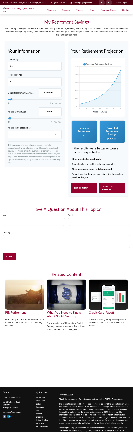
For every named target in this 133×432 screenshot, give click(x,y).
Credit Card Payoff (101, 312)
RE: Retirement (15, 312)
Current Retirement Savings (21, 92)
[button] (51, 9)
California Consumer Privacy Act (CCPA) (75, 430)
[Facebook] (109, 2)
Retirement (40, 397)
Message (7, 232)
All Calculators (42, 426)
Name (5, 215)
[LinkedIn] (102, 2)
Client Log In (122, 2)
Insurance (40, 407)
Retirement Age (15, 74)
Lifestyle (39, 416)
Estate (38, 403)
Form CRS (68, 394)
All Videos (40, 423)
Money (39, 413)
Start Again (81, 187)
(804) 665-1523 (60, 2)
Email (70, 215)
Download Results (108, 188)
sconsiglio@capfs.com (83, 2)
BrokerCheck (117, 399)
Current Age (13, 59)
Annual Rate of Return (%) (20, 127)
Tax (37, 410)
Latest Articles (42, 420)
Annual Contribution (17, 111)
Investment (40, 400)
